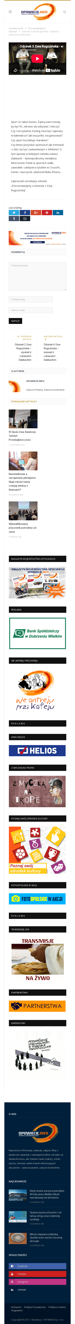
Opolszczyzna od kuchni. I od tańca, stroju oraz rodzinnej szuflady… (45, 1216)
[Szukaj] (64, 12)
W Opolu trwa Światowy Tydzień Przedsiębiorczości (22, 435)
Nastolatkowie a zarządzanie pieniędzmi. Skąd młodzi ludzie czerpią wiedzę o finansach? (22, 481)
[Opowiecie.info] (37, 11)
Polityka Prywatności (35, 1307)
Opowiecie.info (35, 381)
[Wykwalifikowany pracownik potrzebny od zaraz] (23, 510)
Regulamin (17, 1310)
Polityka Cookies (57, 1307)
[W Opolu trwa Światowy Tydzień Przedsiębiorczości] (23, 418)
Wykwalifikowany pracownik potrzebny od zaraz (22, 527)
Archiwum (16, 1307)
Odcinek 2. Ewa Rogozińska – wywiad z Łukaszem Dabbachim (23, 352)
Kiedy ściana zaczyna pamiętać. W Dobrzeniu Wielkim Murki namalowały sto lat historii (47, 1194)
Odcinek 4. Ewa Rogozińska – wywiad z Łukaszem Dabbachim (52, 352)
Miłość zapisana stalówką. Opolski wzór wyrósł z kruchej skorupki (46, 1237)
